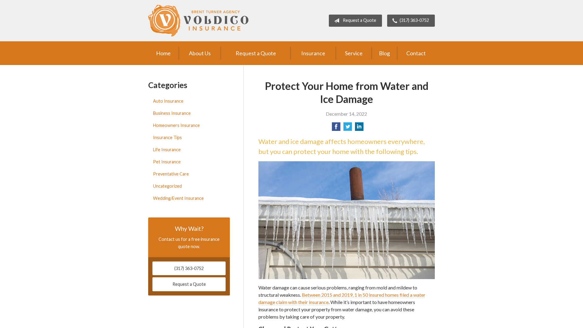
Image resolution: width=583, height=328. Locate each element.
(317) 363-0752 (414, 20)
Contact (416, 53)
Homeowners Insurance (176, 125)
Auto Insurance (168, 101)
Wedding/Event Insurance (178, 198)
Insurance (313, 53)
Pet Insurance (167, 161)
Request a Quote (359, 20)
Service (354, 53)
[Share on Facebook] (336, 128)
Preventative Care (171, 173)
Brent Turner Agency (198, 20)
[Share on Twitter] (347, 128)
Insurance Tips (167, 137)
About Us (200, 53)
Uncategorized (167, 186)
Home (163, 53)
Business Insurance (172, 113)
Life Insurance (167, 149)
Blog (384, 53)
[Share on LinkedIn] (359, 128)
